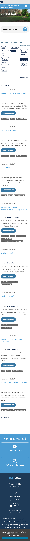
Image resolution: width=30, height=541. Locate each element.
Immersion (4, 70)
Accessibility (26, 1)
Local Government (24, 51)
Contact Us (15, 503)
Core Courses (14, 47)
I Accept (15, 538)
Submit (25, 29)
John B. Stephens (12, 263)
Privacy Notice (16, 535)
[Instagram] (15, 505)
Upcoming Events (15, 493)
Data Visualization (8, 130)
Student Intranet (15, 496)
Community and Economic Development (24, 64)
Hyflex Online (3, 54)
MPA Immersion (7, 167)
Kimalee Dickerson (13, 217)
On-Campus (4, 50)
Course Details (8, 113)
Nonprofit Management (24, 55)
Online (3, 47)
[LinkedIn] (19, 505)
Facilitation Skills (8, 296)
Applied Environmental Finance (14, 382)
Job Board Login (15, 500)
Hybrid (3, 67)
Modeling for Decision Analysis (14, 93)
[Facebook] (11, 505)
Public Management (24, 59)
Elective (13, 50)
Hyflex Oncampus (4, 59)
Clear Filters (25, 77)
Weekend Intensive (4, 63)
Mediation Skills (7, 253)
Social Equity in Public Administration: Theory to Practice (15, 208)
